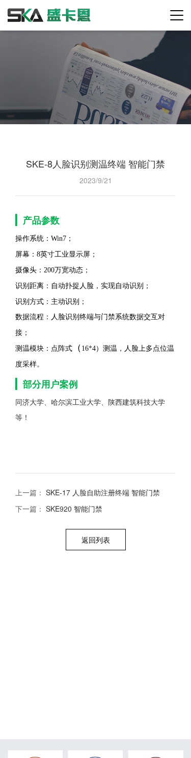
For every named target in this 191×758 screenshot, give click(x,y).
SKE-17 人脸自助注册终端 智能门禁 (103, 492)
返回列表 (95, 540)
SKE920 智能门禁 (74, 508)
